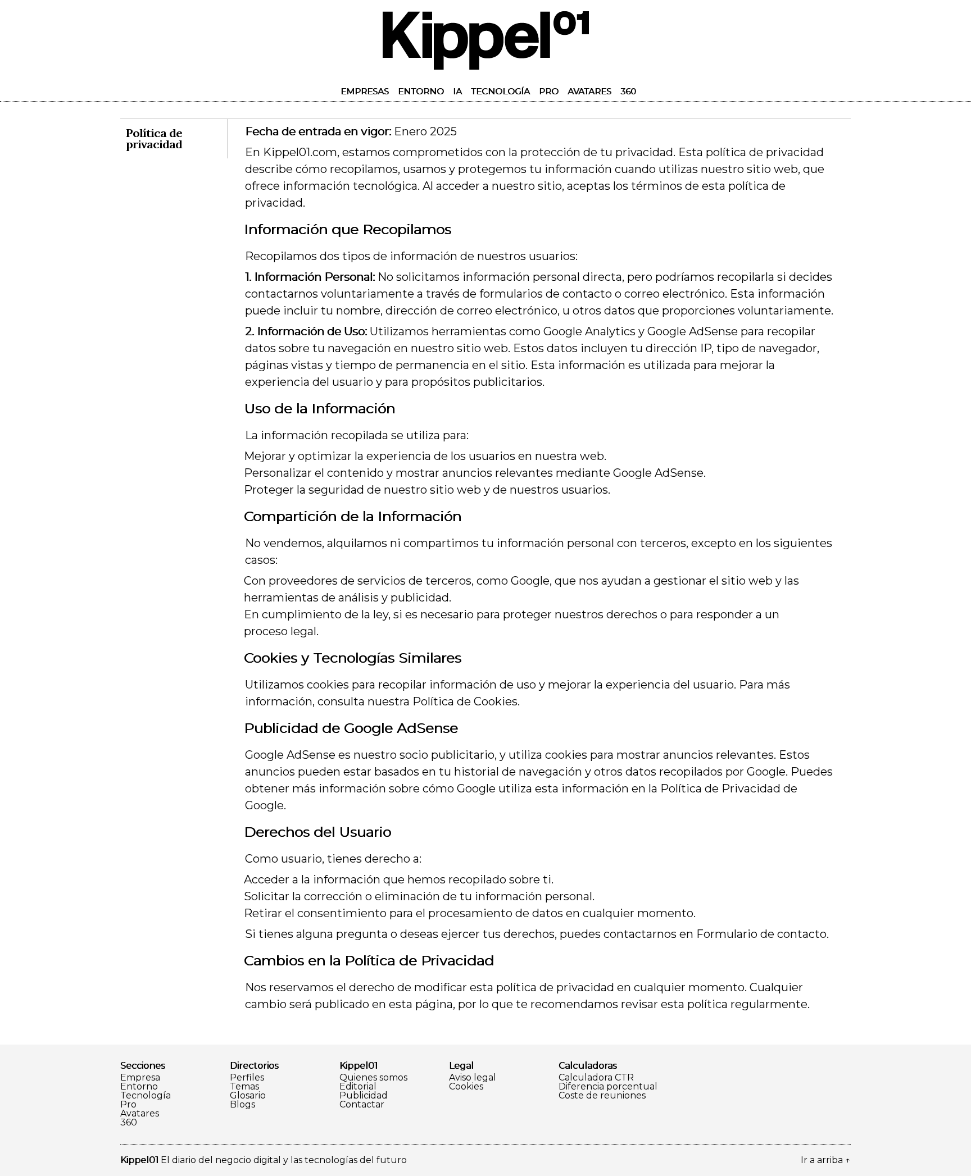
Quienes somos (373, 1077)
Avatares (589, 91)
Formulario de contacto (761, 934)
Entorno (421, 91)
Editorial (357, 1086)
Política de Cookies (465, 701)
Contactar (361, 1104)
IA (457, 91)
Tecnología (500, 91)
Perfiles (247, 1077)
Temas (244, 1086)
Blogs (242, 1104)
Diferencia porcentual (608, 1086)
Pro (549, 91)
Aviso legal (472, 1077)
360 (628, 91)
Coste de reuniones (602, 1095)
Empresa (140, 1077)
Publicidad (363, 1095)
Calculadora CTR (596, 1077)
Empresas (365, 91)
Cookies (466, 1086)
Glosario (248, 1095)
